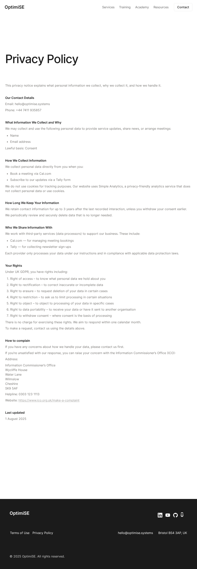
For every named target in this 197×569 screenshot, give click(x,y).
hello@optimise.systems (135, 533)
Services (108, 7)
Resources (161, 7)
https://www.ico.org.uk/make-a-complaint (48, 400)
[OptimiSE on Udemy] (184, 515)
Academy (142, 7)
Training (125, 7)
